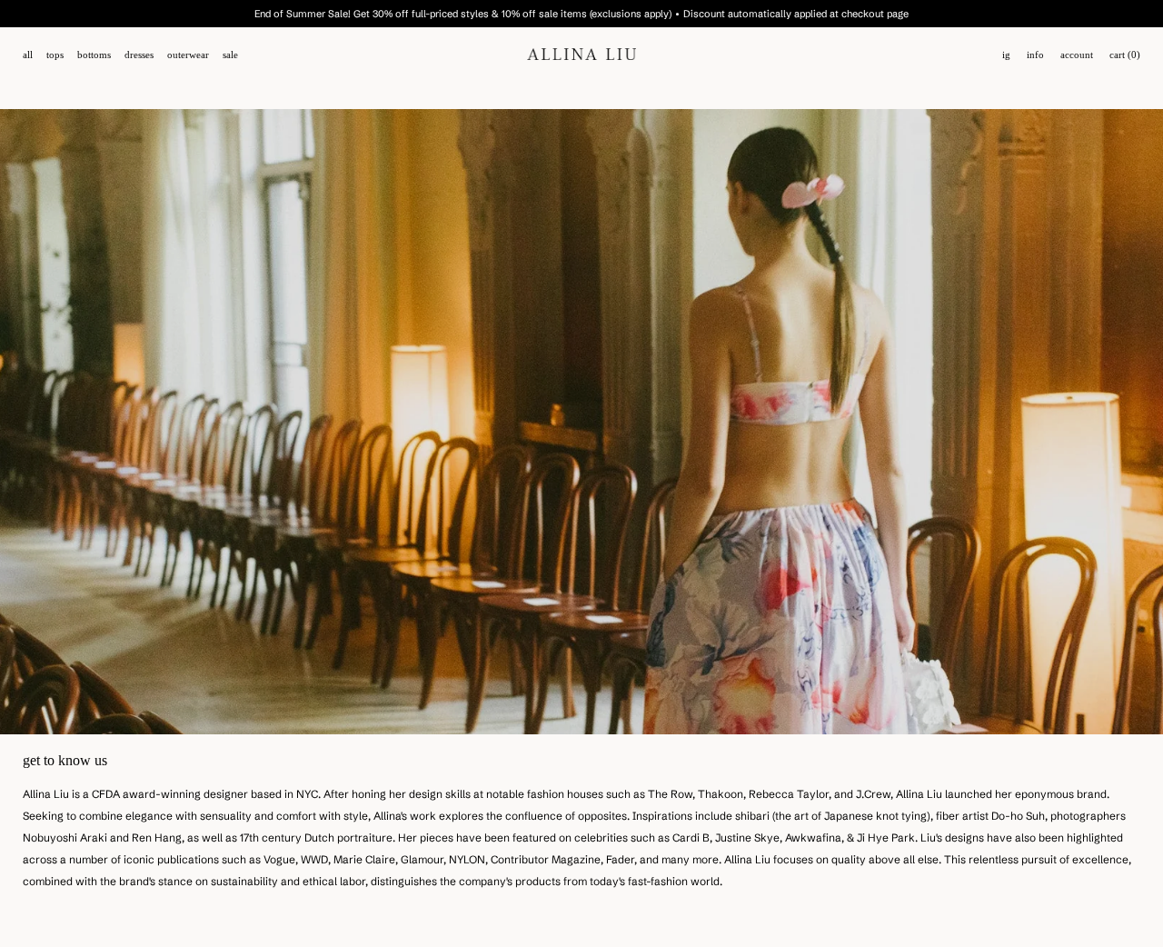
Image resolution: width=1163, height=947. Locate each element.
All (28, 55)
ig (1006, 55)
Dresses (139, 55)
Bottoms (94, 55)
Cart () (1124, 55)
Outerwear (188, 55)
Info (1035, 55)
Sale (230, 55)
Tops (55, 55)
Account (1076, 55)
